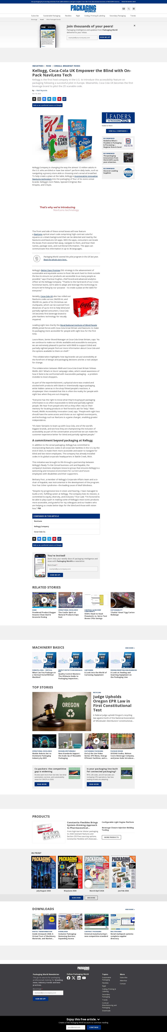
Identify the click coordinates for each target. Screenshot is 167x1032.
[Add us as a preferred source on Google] (64, 99)
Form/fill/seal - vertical (42, 670)
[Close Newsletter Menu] (134, 25)
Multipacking (116, 931)
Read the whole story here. (55, 259)
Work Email (52, 565)
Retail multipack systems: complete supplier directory (122, 936)
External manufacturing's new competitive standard (96, 935)
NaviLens (38, 234)
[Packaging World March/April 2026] (96, 872)
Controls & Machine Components (92, 610)
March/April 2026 (97, 891)
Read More (42, 784)
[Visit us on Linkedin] (79, 978)
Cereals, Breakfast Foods (67, 66)
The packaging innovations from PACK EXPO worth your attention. (110, 159)
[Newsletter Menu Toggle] (124, 9)
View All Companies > (118, 131)
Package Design (117, 751)
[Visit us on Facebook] (68, 978)
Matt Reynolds (42, 90)
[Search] (129, 9)
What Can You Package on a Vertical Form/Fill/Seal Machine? (44, 674)
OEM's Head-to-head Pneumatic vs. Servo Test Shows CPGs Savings (95, 616)
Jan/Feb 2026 (123, 891)
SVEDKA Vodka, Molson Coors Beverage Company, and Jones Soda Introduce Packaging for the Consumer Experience (122, 755)
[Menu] (134, 9)
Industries (37, 66)
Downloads (63, 931)
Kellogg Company (41, 526)
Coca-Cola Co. (40, 532)
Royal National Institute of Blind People (78, 325)
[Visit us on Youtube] (84, 978)
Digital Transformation (42, 931)
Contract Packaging (92, 931)
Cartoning (88, 670)
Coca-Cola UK (47, 296)
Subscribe (76, 898)
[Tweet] (54, 99)
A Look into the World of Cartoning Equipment (95, 673)
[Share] (44, 99)
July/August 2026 (44, 891)
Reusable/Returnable (67, 751)
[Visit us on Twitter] (74, 978)
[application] (66, 208)
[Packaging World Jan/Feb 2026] (123, 872)
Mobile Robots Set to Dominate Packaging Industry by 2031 (41, 755)
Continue (93, 1027)
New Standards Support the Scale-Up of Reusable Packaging (69, 755)
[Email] (39, 99)
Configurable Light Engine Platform (118, 822)
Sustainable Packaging (93, 751)
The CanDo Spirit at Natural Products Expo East (68, 614)
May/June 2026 (70, 891)
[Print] (34, 99)
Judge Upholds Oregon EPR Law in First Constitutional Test (112, 703)
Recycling (97, 692)
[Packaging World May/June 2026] (70, 872)
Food (48, 66)
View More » (130, 648)
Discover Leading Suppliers (110, 172)
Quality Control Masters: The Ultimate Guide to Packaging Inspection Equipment (69, 676)
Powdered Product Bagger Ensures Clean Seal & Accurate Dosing (44, 614)
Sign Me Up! (105, 37)
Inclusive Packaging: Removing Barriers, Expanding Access (67, 936)
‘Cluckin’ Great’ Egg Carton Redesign (123, 613)
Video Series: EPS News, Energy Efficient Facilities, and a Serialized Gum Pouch (95, 755)
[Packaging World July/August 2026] (43, 872)
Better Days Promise (50, 270)
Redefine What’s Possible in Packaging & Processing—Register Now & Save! (112, 144)
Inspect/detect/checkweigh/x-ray (70, 670)
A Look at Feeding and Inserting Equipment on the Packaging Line (121, 674)
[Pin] (59, 99)
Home (34, 610)
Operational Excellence (68, 610)
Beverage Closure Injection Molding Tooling (118, 829)
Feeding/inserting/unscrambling (124, 670)
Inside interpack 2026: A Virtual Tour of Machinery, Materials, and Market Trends (44, 936)
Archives (91, 898)
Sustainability (116, 610)
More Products (111, 837)
